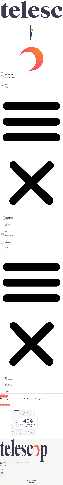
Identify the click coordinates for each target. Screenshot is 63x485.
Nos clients (2, 76)
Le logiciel (6, 244)
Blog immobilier (7, 391)
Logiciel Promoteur (7, 240)
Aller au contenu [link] (2, 0)
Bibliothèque (6, 230)
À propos (2, 82)
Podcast (6, 88)
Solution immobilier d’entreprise (3, 465)
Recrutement (1, 476)
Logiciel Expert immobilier (8, 242)
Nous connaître (7, 245)
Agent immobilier (1, 469)
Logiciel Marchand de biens (8, 385)
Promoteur (6, 223)
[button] (31, 152)
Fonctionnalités (3, 75)
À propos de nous (7, 84)
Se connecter (3, 233)
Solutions (2, 72)
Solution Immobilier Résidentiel (9, 217)
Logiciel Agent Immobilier (8, 382)
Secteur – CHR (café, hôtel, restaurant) (10, 77)
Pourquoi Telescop (7, 83)
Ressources (2, 85)
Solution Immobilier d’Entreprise (9, 74)
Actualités (6, 86)
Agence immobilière (7, 81)
